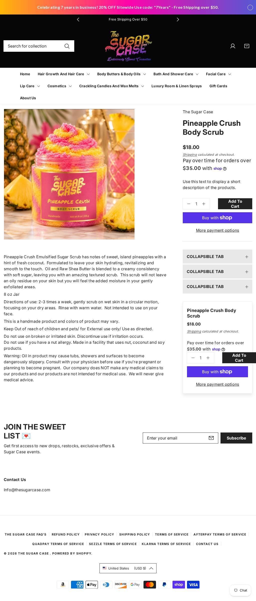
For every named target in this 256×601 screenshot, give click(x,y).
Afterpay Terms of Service (220, 534)
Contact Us (207, 544)
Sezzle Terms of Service (113, 544)
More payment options (217, 230)
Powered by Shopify (72, 553)
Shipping (190, 154)
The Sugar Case (34, 553)
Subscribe (236, 438)
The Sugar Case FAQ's (26, 534)
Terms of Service (171, 534)
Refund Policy (66, 534)
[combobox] (39, 46)
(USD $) (127, 568)
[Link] (128, 46)
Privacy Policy (99, 534)
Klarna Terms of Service (166, 544)
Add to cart (235, 204)
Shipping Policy (134, 534)
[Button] (78, 19)
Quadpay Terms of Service (58, 544)
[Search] (67, 46)
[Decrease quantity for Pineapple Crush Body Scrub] (186, 203)
